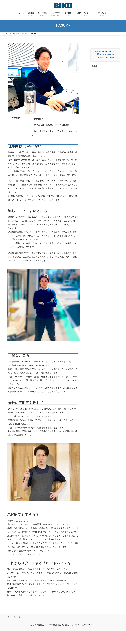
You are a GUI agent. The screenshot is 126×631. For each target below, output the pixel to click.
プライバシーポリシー (16, 617)
